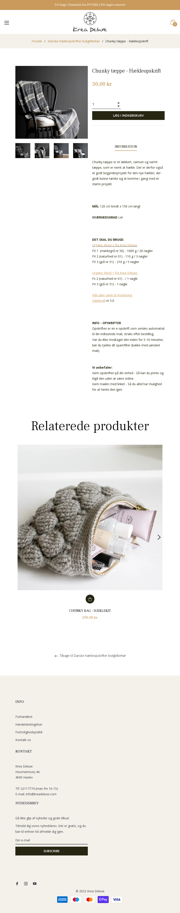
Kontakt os (23, 740)
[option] (90, 537)
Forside (37, 41)
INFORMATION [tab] (126, 146)
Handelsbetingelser (28, 724)
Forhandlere (23, 717)
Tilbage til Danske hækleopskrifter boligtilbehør (92, 656)
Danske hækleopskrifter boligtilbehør (74, 41)
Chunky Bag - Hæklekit (90, 611)
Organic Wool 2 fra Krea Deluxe (114, 245)
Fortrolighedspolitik (29, 732)
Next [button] (159, 537)
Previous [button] (20, 537)
